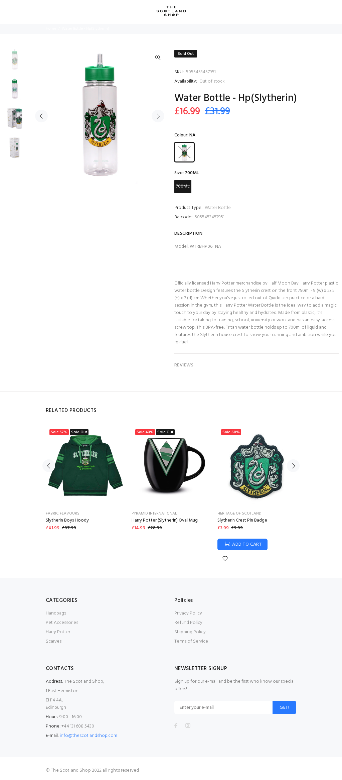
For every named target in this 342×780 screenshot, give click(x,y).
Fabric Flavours (62, 513)
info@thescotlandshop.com (88, 736)
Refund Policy (188, 623)
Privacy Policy (188, 613)
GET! (284, 707)
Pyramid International (154, 513)
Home (51, 28)
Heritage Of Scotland (239, 513)
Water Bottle (218, 208)
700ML (183, 186)
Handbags (56, 613)
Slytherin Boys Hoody (67, 520)
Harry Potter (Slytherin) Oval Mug (165, 520)
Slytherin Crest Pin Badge (242, 520)
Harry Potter (58, 632)
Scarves (53, 641)
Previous (41, 116)
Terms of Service (191, 641)
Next (158, 116)
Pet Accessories (62, 623)
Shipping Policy (190, 632)
